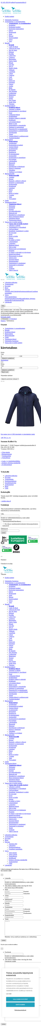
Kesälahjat (12, 25)
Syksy (11, 39)
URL (2, 514)
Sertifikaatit (20, 298)
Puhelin (7, 903)
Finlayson (12, 80)
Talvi (10, 41)
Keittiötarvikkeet (10, 106)
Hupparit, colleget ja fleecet (17, 181)
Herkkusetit (12, 32)
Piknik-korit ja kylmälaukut (17, 249)
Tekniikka (12, 170)
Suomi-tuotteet (13, 38)
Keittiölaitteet (13, 116)
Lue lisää (8, 993)
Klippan (11, 52)
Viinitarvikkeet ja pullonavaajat (18, 136)
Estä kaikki (20, 1004)
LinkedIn (8, 878)
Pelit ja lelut (12, 247)
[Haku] (20, 308)
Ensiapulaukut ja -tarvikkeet (17, 111)
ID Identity (12, 89)
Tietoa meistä (13, 854)
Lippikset (12, 188)
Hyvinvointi (12, 233)
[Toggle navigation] (1, 279)
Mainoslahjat (9, 140)
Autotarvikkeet (13, 147)
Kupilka (11, 54)
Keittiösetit (12, 120)
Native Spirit (13, 61)
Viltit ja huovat (13, 270)
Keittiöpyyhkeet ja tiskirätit (17, 118)
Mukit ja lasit (13, 123)
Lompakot (12, 243)
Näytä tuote (5, 372)
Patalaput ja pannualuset (16, 127)
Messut (11, 36)
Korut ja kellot (13, 236)
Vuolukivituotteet (14, 138)
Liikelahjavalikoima (11, 282)
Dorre (10, 79)
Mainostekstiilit (9, 174)
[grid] (1, 381)
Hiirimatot (12, 206)
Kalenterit (12, 207)
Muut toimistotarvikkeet (16, 216)
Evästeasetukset (20, 1010)
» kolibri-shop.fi (6, 501)
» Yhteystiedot (5, 452)
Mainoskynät (13, 213)
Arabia (11, 86)
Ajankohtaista (9, 284)
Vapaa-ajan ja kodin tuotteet (13, 222)
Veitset (11, 134)
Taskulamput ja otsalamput (17, 263)
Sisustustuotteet (13, 261)
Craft (10, 77)
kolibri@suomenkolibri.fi (18, 2)
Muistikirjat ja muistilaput (17, 215)
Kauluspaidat (13, 184)
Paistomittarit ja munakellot (17, 125)
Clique (11, 73)
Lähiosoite (27, 909)
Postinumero (27, 913)
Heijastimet (12, 150)
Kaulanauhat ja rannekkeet (17, 157)
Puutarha (11, 250)
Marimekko (12, 59)
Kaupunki (27, 911)
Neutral (11, 97)
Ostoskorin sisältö (10, 961)
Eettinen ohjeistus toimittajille (18, 860)
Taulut (11, 267)
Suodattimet (4, 360)
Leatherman (12, 93)
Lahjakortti (8, 302)
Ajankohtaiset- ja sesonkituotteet (15, 21)
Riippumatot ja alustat (15, 256)
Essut (10, 113)
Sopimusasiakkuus (26, 291)
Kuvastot (7, 286)
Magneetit (12, 163)
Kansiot (11, 209)
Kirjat (10, 234)
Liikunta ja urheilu (14, 225)
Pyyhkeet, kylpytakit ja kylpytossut (20, 252)
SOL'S (11, 66)
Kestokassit (12, 186)
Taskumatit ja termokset (16, 265)
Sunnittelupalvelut (10, 483)
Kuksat (11, 238)
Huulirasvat (12, 152)
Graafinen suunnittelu (15, 849)
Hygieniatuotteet (14, 154)
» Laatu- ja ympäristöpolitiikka (10, 461)
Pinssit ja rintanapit (15, 168)
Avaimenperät (13, 148)
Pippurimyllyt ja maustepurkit (18, 129)
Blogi (6, 288)
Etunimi (26, 891)
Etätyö (11, 30)
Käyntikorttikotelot (15, 211)
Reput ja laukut (13, 193)
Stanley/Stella (13, 68)
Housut (11, 179)
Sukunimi (27, 893)
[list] (3, 381)
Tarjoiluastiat (13, 132)
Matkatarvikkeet (14, 245)
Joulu (10, 34)
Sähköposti (4, 529)
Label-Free (12, 55)
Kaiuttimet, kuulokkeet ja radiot (19, 231)
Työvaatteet (12, 199)
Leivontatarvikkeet (14, 122)
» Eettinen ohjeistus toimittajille (10, 463)
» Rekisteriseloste (6, 454)
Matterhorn (12, 95)
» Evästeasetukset (6, 464)
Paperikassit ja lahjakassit (17, 166)
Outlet (7, 200)
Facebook (8, 952)
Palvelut (7, 289)
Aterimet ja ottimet (14, 109)
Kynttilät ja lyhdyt (14, 240)
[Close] (1, 556)
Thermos (11, 104)
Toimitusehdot (6, 456)
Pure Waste (12, 100)
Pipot (10, 191)
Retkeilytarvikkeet (14, 254)
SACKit (11, 64)
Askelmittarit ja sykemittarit (17, 227)
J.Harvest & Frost (14, 48)
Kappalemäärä (9, 915)
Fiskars (11, 84)
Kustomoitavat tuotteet (16, 145)
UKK (22, 300)
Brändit (7, 43)
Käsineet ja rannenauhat (16, 182)
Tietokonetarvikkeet (15, 220)
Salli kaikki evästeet (20, 999)
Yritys (7, 295)
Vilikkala (11, 70)
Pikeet (11, 190)
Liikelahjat (16, 291)
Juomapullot (12, 156)
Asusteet (11, 177)
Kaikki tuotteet (9, 16)
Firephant (12, 82)
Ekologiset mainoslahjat (16, 29)
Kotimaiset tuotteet (14, 27)
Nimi (6, 889)
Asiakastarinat (16, 300)
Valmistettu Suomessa (11, 20)
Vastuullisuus (13, 298)
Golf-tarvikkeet (13, 229)
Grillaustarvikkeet (14, 114)
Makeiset (11, 165)
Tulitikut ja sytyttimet (15, 172)
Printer (11, 98)
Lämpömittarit (13, 241)
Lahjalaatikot (13, 161)
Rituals (11, 63)
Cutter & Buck (13, 47)
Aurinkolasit (13, 143)
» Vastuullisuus (5, 458)
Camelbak (12, 72)
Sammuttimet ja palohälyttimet (18, 131)
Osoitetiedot (8, 907)
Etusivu (3, 321)
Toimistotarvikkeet (10, 202)
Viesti (6, 919)
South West (12, 102)
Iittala (10, 88)
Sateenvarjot (13, 258)
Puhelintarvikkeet (14, 218)
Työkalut (11, 268)
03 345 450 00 (5, 2)
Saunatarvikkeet (14, 259)
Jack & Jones (13, 50)
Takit (10, 197)
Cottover (11, 75)
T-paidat (11, 195)
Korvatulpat (12, 159)
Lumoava (12, 57)
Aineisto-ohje (9, 291)
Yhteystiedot (9, 297)
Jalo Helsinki (13, 91)
